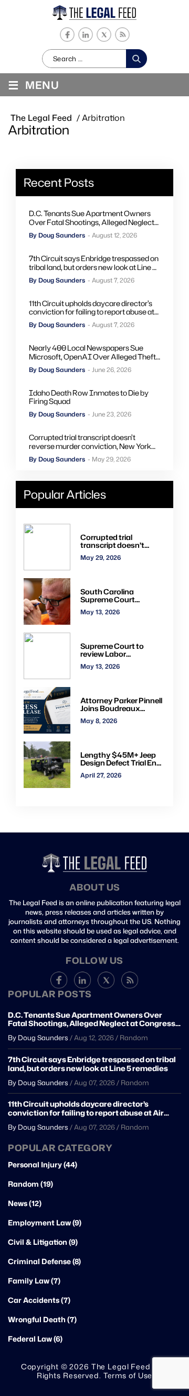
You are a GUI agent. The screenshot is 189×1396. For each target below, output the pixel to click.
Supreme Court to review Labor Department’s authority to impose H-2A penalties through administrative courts (122, 650)
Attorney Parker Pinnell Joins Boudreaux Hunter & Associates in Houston (121, 704)
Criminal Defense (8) (44, 1261)
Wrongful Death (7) (42, 1319)
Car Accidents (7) (39, 1300)
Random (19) (30, 1184)
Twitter (104, 35)
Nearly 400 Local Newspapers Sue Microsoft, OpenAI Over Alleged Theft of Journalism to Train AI (92, 353)
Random (134, 1037)
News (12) (24, 1203)
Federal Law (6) (35, 1339)
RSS (122, 35)
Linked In (85, 35)
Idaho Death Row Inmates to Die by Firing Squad (89, 398)
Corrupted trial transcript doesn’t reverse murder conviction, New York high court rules (90, 442)
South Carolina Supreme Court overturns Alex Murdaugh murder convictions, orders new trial (122, 596)
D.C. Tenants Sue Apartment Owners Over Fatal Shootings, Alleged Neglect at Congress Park (91, 218)
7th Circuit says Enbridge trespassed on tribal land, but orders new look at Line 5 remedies (94, 263)
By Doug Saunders (57, 235)
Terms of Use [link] (128, 1375)
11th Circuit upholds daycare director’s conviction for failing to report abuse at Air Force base (91, 308)
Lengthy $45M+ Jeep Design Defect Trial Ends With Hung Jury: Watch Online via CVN (122, 759)
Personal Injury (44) (42, 1164)
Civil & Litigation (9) (43, 1242)
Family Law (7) (34, 1281)
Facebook (67, 35)
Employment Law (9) (44, 1222)
